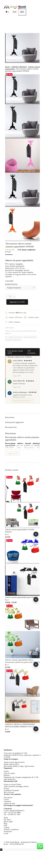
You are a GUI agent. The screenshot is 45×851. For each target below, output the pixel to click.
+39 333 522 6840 (14, 812)
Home (7, 67)
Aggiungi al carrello (17, 302)
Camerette (7, 801)
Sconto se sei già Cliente (12, 784)
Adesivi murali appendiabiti (19, 331)
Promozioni (8, 831)
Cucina (6, 799)
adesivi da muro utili (15, 337)
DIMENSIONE (11, 284)
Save (10, 74)
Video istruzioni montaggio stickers (16, 786)
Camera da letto (9, 803)
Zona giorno (8, 797)
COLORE (9, 281)
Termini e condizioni (11, 829)
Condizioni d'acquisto (11, 790)
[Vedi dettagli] (35, 534)
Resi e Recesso (9, 792)
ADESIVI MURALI (19, 67)
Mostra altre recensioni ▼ (22, 400)
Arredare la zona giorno (13, 340)
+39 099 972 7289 (13, 814)
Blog (5, 824)
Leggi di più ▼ (12, 453)
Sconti (6, 833)
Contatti (6, 827)
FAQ (5, 825)
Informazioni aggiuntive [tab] (14, 422)
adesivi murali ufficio (30, 337)
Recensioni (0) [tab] (10, 427)
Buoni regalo (8, 822)
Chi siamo (7, 820)
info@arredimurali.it (17, 810)
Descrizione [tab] (9, 417)
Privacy (6, 788)
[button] (14, 12)
